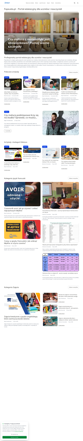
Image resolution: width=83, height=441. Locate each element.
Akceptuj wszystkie (14, 437)
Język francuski (42, 2)
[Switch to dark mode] (78, 3)
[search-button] (74, 3)
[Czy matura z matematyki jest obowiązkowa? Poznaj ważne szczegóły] (41, 33)
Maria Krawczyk (7, 95)
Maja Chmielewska (46, 96)
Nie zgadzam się (14, 434)
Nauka (52, 2)
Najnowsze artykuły (30, 2)
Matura (36, 2)
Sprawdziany (58, 2)
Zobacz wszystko (73, 72)
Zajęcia (48, 2)
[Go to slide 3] (76, 52)
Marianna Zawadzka (12, 49)
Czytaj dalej (7, 130)
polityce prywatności (19, 431)
